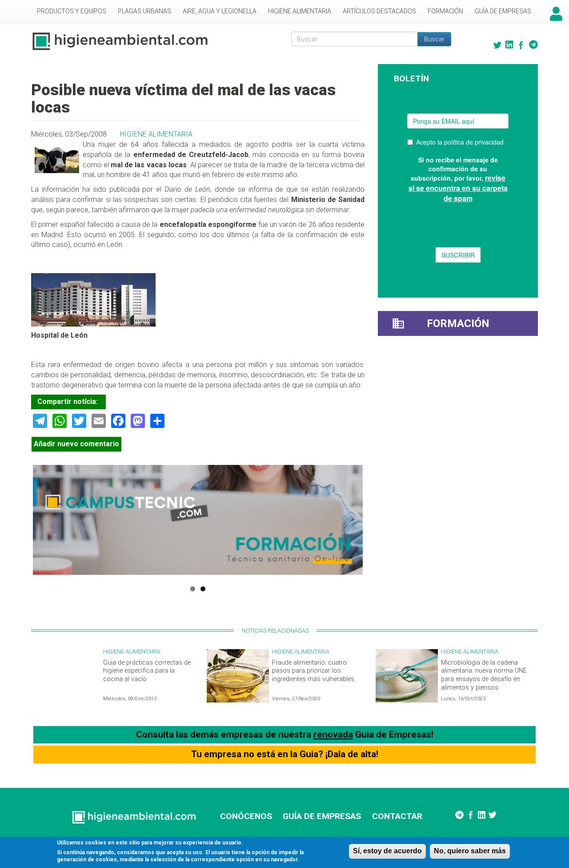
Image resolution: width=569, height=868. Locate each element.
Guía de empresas (503, 11)
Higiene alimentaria (299, 11)
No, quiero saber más (470, 851)
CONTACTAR (397, 816)
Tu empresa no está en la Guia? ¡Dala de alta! (284, 754)
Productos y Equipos (71, 11)
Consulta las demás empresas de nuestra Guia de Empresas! (284, 734)
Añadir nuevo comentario (76, 444)
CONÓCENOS (246, 816)
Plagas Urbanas (144, 11)
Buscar (434, 39)
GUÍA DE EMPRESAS (322, 816)
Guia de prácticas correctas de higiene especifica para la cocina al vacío (147, 671)
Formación (445, 11)
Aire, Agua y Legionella (219, 11)
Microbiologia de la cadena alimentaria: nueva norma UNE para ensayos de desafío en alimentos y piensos (484, 675)
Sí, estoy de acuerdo (387, 851)
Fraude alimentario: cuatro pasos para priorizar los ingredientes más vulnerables (313, 671)
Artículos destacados (379, 11)
